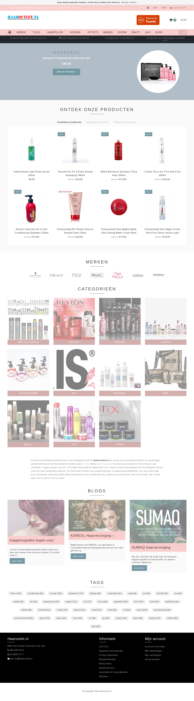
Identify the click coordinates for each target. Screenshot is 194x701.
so (92, 618)
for (87, 602)
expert (71, 602)
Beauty (136, 32)
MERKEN (21, 32)
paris (142, 610)
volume (154, 618)
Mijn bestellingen (153, 651)
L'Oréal (85, 464)
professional (162, 610)
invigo (62, 610)
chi (178, 593)
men (112, 610)
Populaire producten (69, 122)
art (146, 593)
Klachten (103, 676)
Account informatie (155, 646)
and (132, 593)
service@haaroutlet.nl (21, 659)
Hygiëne (122, 32)
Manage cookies (129, 2)
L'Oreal (56, 593)
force (102, 602)
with (96, 626)
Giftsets (92, 32)
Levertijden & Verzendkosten (113, 672)
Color (16, 593)
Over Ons (104, 646)
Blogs (158, 32)
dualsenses (51, 602)
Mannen (107, 32)
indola (26, 610)
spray (121, 618)
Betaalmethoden (107, 659)
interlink (44, 610)
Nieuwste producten (98, 122)
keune (79, 610)
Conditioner (35, 593)
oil (126, 610)
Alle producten (152, 659)
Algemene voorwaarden (111, 651)
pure (44, 618)
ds (33, 602)
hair (138, 602)
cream (18, 602)
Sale (147, 32)
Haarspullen (55, 32)
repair (61, 618)
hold (154, 602)
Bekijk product (66, 72)
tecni (137, 618)
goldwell (120, 602)
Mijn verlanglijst (153, 655)
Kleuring (75, 32)
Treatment (115, 593)
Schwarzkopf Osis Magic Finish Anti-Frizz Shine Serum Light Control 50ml (162, 233)
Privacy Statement (108, 655)
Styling (95, 593)
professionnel (23, 618)
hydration (172, 602)
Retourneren (105, 663)
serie (77, 618)
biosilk (162, 593)
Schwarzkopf (107, 464)
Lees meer (17, 561)
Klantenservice (106, 668)
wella (172, 618)
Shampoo (76, 593)
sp (106, 618)
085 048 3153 (17, 650)
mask (96, 610)
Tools (36, 32)
